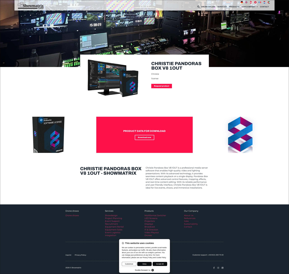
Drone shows (72, 215)
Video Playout (151, 232)
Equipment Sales (113, 229)
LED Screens (150, 218)
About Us (188, 215)
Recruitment (111, 224)
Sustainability (191, 224)
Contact (264, 7)
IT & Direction (151, 229)
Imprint (68, 255)
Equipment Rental (114, 227)
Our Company (248, 7)
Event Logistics (112, 232)
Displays (148, 224)
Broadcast (149, 227)
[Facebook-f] (214, 268)
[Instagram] (218, 268)
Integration (110, 235)
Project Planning (113, 218)
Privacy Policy (80, 255)
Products (234, 7)
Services (222, 7)
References (189, 218)
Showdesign (111, 215)
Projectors (149, 221)
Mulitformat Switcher (155, 215)
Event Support (112, 221)
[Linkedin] (222, 268)
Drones (148, 235)
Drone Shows (208, 7)
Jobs (186, 221)
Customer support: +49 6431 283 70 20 (208, 255)
